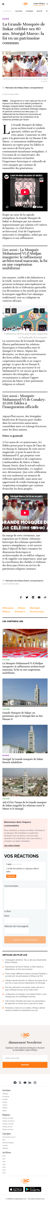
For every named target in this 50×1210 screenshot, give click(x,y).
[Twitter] (20, 1078)
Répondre (11, 872)
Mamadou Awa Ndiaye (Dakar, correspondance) (24, 88)
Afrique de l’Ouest (8, 1117)
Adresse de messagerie (16, 922)
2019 (3, 1161)
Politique (18, 11)
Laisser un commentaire (25, 936)
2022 (3, 1152)
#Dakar (21, 604)
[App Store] (16, 1185)
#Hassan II (20, 608)
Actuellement (7, 11)
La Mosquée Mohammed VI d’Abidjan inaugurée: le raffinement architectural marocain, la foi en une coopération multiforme (24, 259)
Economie (29, 11)
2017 (3, 1166)
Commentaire (11, 882)
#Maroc (6, 608)
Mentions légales (8, 1139)
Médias (4, 1104)
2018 (3, 1163)
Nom (6, 912)
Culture (4, 1101)
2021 (3, 1155)
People (4, 1098)
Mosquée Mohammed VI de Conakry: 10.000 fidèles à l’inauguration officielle (23, 397)
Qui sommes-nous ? (9, 1133)
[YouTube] (25, 1078)
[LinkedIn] (30, 1078)
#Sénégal (35, 604)
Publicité (5, 1145)
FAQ (3, 1136)
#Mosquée (8, 604)
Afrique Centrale (7, 1120)
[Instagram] (34, 1078)
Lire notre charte (12, 842)
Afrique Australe (7, 1126)
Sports (4, 1107)
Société (39, 11)
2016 (3, 1169)
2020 (4, 1158)
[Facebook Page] (15, 1078)
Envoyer (25, 1061)
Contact (5, 1142)
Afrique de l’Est (7, 1123)
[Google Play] (33, 1185)
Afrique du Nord (7, 1114)
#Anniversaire (37, 608)
